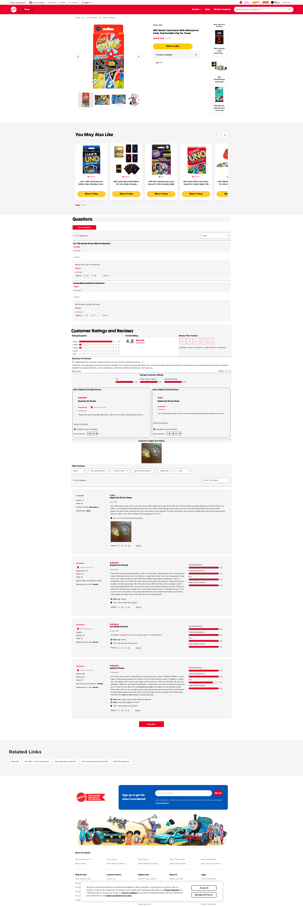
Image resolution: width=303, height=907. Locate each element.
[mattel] (241, 2)
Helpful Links (143, 875)
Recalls (62, 2)
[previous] (216, 135)
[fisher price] (265, 2)
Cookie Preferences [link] (208, 904)
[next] (225, 135)
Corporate (52, 2)
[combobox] (264, 9)
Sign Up (218, 793)
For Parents (73, 2)
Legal (203, 875)
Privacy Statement (172, 890)
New (207, 10)
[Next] (139, 57)
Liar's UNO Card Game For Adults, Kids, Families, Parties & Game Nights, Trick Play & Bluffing (91, 183)
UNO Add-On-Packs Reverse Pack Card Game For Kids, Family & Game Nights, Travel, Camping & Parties (219, 108)
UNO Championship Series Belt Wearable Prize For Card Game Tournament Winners (219, 79)
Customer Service (114, 875)
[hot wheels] (256, 2)
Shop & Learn (81, 875)
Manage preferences (204, 895)
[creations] (275, 2)
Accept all (204, 888)
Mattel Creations (222, 10)
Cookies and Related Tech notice (118, 896)
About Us (173, 875)
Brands (196, 10)
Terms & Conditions (129, 893)
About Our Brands (82, 853)
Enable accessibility (17, 2)
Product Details (164, 54)
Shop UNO (157, 25)
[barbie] (247, 2)
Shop (27, 10)
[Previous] (78, 57)
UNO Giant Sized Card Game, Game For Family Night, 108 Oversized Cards (196, 183)
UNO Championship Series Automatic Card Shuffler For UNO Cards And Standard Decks (219, 50)
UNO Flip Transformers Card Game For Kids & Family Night (161, 182)
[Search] (288, 9)
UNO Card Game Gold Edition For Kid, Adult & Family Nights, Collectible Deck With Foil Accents (126, 183)
